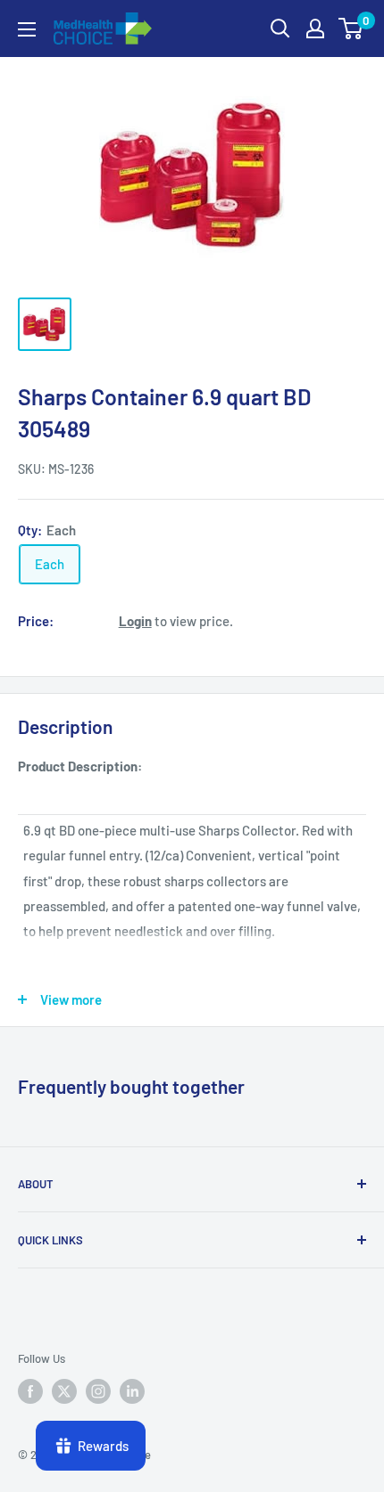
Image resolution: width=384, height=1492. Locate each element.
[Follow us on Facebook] (30, 1391)
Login (135, 621)
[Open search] (280, 28)
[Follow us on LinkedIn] (132, 1391)
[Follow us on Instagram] (98, 1391)
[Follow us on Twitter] (64, 1391)
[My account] (315, 28)
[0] (351, 28)
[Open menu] (27, 29)
